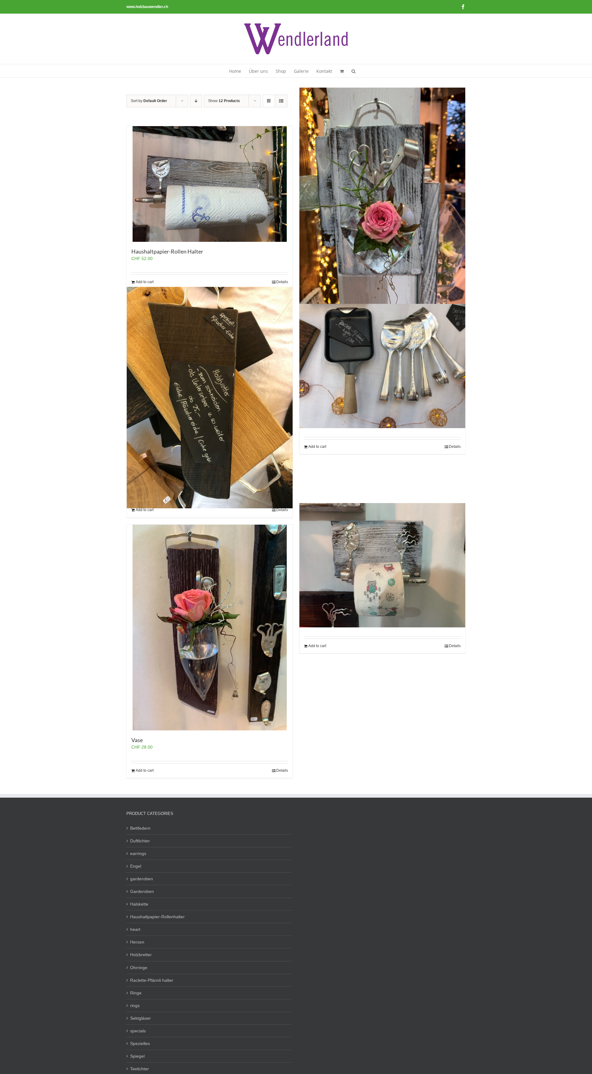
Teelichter (139, 1068)
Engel (135, 866)
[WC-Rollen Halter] (382, 565)
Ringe (136, 992)
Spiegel (137, 1056)
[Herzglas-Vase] (382, 198)
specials (138, 1030)
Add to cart (145, 282)
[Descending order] (196, 101)
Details (282, 282)
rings (135, 1005)
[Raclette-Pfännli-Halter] (382, 366)
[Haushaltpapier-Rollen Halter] (210, 184)
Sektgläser (140, 1018)
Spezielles (140, 1043)
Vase (137, 740)
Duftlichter (140, 840)
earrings (138, 853)
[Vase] (210, 627)
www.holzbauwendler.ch (147, 7)
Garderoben (142, 891)
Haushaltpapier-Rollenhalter (157, 916)
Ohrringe (138, 967)
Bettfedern (140, 828)
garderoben (141, 878)
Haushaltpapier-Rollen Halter (167, 251)
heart (135, 929)
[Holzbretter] (210, 397)
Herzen (137, 942)
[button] (354, 70)
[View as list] (281, 101)
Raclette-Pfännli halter (151, 980)
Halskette (139, 904)
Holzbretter (141, 954)
